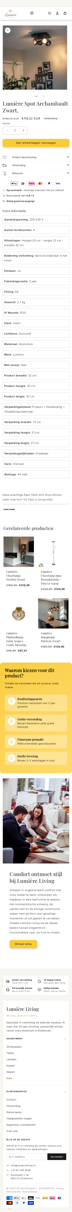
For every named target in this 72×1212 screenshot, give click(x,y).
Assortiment (14, 1038)
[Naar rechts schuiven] (44, 96)
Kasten (10, 1065)
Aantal (6, 123)
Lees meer (9, 509)
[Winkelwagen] (65, 13)
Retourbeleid (30, 1191)
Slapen (10, 1071)
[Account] (57, 13)
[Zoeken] (49, 13)
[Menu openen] (31, 13)
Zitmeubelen (14, 1046)
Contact (11, 1099)
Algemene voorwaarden (21, 1124)
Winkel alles (23, 944)
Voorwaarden (13, 1191)
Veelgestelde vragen (19, 1118)
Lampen (11, 1059)
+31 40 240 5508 (21, 1170)
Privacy (60, 1188)
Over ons (12, 1130)
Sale (9, 1078)
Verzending (13, 1105)
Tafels (10, 1053)
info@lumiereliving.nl (23, 1165)
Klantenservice (16, 1091)
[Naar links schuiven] (28, 96)
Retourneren (14, 1112)
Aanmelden (57, 1156)
